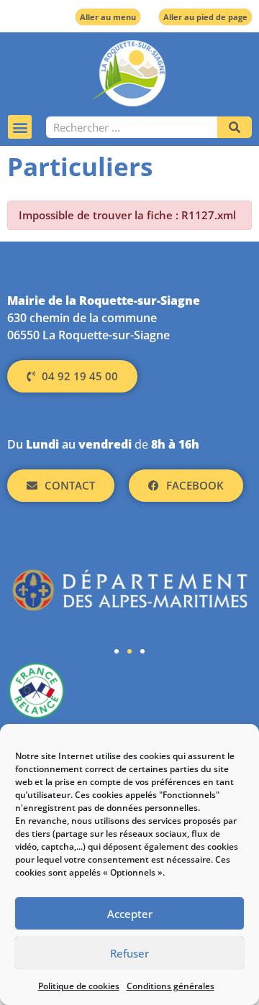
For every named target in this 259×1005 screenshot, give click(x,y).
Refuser (129, 953)
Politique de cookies (78, 986)
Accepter (130, 914)
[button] (20, 127)
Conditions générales (170, 986)
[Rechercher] (234, 127)
